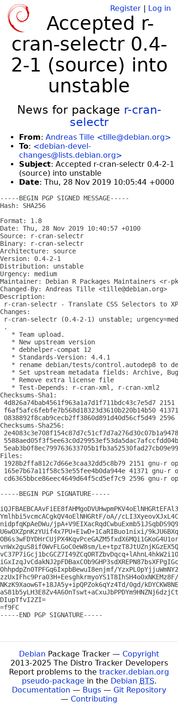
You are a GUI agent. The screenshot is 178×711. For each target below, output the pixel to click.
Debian (32, 653)
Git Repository (139, 689)
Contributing (94, 698)
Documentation (41, 689)
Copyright (140, 653)
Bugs (92, 689)
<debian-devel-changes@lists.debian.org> (70, 151)
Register (125, 8)
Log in (159, 8)
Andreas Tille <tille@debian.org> (108, 137)
